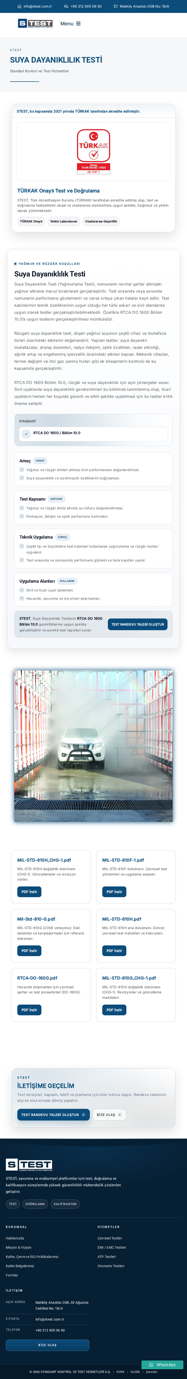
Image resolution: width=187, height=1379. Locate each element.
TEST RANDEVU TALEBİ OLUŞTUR (138, 624)
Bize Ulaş (47, 1345)
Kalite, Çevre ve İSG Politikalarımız (32, 1257)
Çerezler (152, 1372)
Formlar (12, 1275)
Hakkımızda (15, 1238)
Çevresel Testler (110, 1238)
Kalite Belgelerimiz (20, 1266)
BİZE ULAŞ (109, 1115)
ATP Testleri (107, 1257)
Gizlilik (135, 1372)
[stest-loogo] (35, 20)
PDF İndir (29, 892)
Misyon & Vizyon (19, 1247)
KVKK (121, 1372)
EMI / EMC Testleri (112, 1247)
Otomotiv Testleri (111, 1266)
